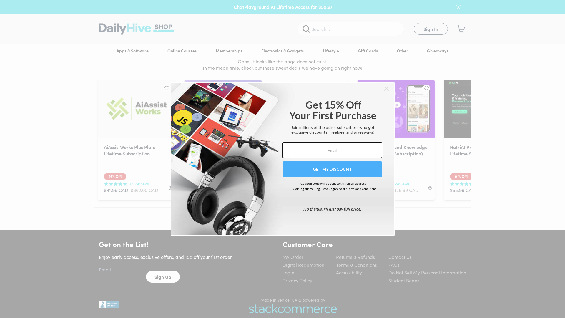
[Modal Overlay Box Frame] (283, 159)
